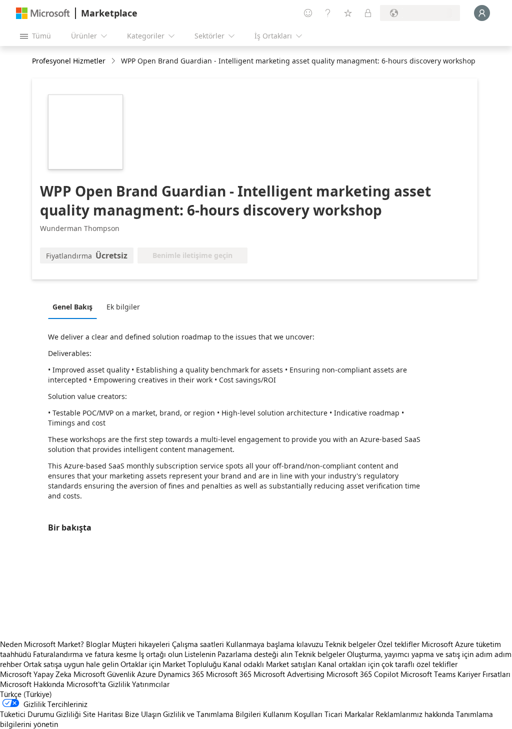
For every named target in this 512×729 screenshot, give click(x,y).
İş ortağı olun (160, 654)
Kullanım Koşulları (292, 714)
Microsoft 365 (229, 674)
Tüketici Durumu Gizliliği (40, 714)
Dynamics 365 (181, 674)
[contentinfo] (114, 61)
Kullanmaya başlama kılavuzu (274, 644)
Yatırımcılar (151, 684)
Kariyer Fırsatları (484, 674)
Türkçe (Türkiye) (26, 694)
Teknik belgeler (350, 644)
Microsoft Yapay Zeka (36, 674)
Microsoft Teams (428, 674)
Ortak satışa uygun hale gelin (71, 664)
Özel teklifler (399, 644)
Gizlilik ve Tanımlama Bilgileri (212, 714)
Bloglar (98, 644)
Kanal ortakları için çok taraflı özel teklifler (388, 664)
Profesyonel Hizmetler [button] (69, 61)
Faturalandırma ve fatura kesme (85, 654)
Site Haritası (103, 714)
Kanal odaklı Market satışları (269, 664)
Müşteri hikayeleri (141, 644)
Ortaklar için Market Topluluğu (170, 664)
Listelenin (200, 654)
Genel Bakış (72, 307)
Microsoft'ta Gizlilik (98, 684)
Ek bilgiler (123, 307)
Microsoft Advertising (289, 674)
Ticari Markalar (349, 714)
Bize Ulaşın (143, 714)
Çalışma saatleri (198, 644)
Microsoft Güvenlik (104, 674)
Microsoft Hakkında (32, 684)
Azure (146, 674)
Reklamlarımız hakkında (415, 714)
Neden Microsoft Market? (42, 644)
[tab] (75, 307)
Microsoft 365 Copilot (362, 674)
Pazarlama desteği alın (255, 654)
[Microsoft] (43, 13)
